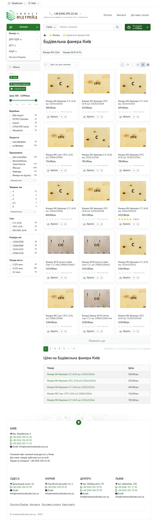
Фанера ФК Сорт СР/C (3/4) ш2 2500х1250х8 (59, 317)
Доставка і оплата (51, 504)
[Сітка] (143, 64)
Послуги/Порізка (19, 504)
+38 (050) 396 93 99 (92, 490)
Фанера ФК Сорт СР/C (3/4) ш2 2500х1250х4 (59, 156)
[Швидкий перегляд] (65, 117)
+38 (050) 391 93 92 (92, 487)
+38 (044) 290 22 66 (66, 13)
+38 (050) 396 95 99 (21, 487)
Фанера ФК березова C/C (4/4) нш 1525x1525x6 (97, 156)
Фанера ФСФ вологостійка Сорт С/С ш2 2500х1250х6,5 (96, 263)
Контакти (121, 15)
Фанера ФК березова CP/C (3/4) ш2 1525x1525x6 (131, 156)
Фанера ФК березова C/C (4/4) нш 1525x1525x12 (133, 263)
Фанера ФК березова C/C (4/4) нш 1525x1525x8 (61, 210)
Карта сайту (68, 504)
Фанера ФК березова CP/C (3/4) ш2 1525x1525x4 (95, 102)
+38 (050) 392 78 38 (127, 490)
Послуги (108, 15)
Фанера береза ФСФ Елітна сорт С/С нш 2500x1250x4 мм (97, 317)
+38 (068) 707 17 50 (127, 487)
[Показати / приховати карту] (78, 422)
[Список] (137, 64)
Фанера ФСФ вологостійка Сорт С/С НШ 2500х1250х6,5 (60, 263)
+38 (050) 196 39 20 (21, 440)
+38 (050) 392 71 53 (21, 444)
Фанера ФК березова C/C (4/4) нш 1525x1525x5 (133, 102)
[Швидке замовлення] (61, 117)
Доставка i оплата (140, 15)
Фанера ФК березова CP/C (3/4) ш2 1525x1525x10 (131, 317)
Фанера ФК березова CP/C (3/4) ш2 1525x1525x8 (95, 210)
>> (74, 349)
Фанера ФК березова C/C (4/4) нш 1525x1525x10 (133, 210)
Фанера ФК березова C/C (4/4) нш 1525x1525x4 (61, 102)
